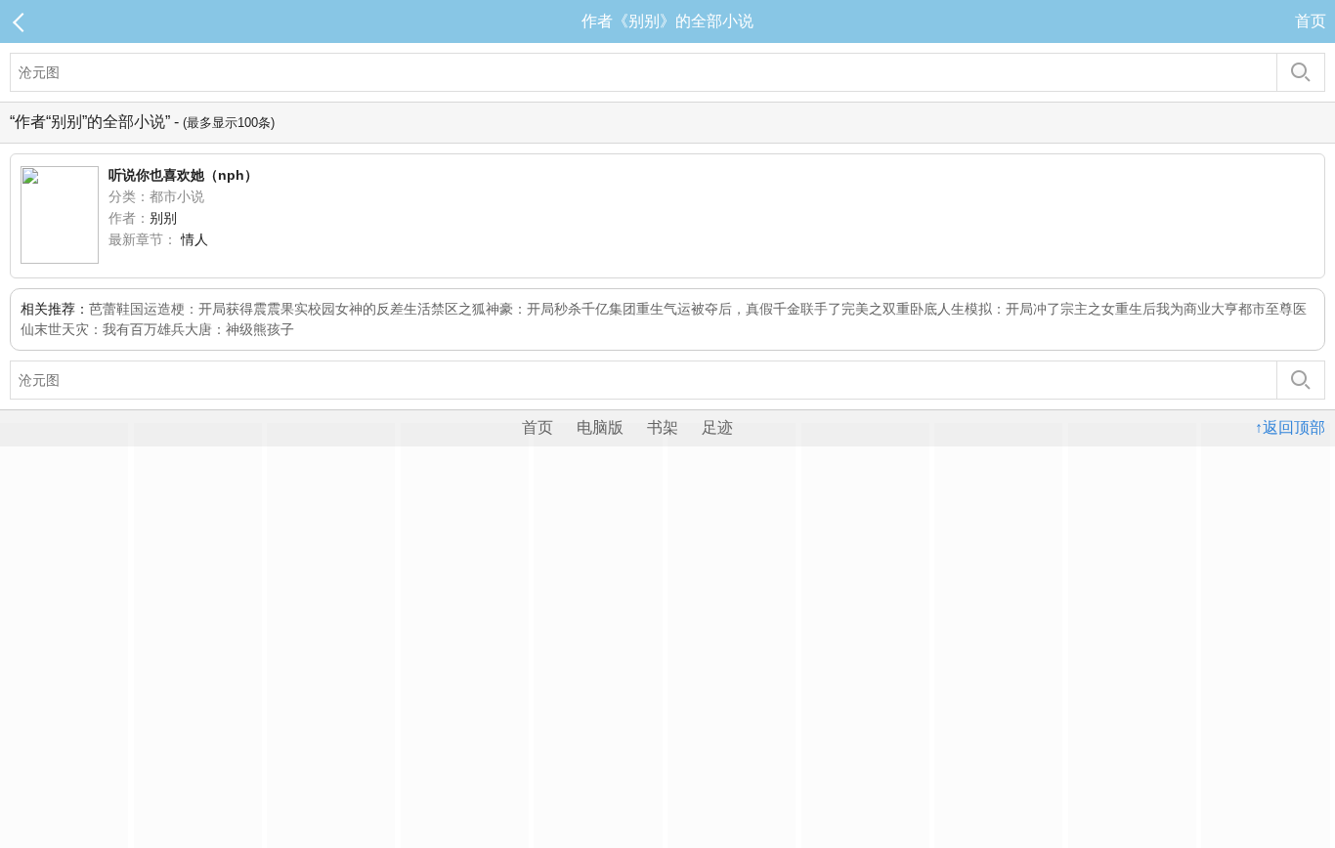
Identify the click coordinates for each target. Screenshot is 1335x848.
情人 (194, 239)
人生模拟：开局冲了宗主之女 (1026, 309)
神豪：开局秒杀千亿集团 (561, 309)
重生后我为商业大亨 (1176, 309)
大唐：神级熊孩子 (239, 329)
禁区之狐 (458, 309)
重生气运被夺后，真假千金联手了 (738, 309)
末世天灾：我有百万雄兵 (109, 329)
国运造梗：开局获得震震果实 (219, 309)
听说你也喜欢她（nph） (183, 175)
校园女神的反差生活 (369, 309)
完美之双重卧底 (889, 309)
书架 (662, 427)
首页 (1310, 21)
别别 (163, 218)
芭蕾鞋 (109, 309)
